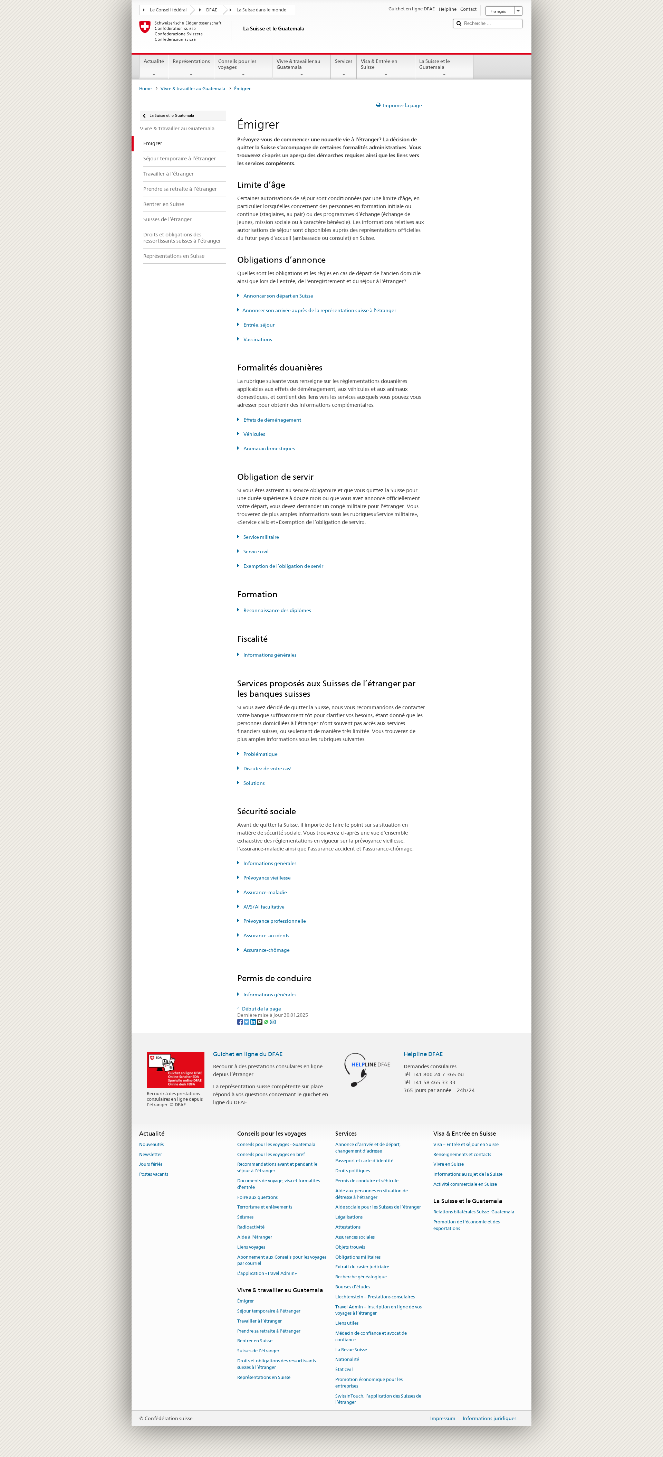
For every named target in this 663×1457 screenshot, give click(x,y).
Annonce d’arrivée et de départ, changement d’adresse (368, 1148)
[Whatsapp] (266, 1021)
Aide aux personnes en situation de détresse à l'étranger (371, 1194)
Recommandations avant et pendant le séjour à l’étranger (277, 1168)
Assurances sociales (355, 1237)
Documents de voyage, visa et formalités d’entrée (278, 1184)
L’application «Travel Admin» (267, 1273)
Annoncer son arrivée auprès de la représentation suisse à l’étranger (319, 310)
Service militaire (260, 537)
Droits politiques (352, 1170)
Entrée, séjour (258, 325)
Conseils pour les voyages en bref (271, 1154)
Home (145, 88)
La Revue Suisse (351, 1349)
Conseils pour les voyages (237, 64)
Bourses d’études (352, 1286)
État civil (344, 1369)
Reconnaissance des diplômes (276, 610)
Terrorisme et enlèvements (264, 1207)
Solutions (253, 783)
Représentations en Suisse (263, 1377)
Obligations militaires (358, 1257)
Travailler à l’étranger (259, 1321)
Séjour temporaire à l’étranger (268, 1311)
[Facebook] (240, 1021)
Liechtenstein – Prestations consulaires (375, 1296)
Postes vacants (153, 1174)
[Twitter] (247, 1021)
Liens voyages (251, 1247)
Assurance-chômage (266, 950)
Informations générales (269, 655)
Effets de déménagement (271, 420)
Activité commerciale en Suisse (465, 1184)
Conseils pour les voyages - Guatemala (276, 1144)
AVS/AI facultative (263, 907)
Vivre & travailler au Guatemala (298, 64)
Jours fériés (150, 1164)
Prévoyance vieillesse (266, 878)
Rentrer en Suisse (254, 1341)
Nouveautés (151, 1144)
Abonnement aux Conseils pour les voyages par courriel (281, 1260)
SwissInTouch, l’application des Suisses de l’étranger (378, 1399)
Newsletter (150, 1154)
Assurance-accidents (265, 935)
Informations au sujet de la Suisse (467, 1174)
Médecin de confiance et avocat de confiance (371, 1336)
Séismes (245, 1217)
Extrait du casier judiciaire (362, 1267)
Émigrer (245, 1301)
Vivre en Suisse (448, 1164)
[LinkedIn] (253, 1021)
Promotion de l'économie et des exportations (466, 1225)
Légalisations (349, 1217)
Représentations (191, 61)
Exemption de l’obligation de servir (282, 566)
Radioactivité (251, 1227)
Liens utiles (346, 1323)
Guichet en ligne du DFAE (248, 1054)
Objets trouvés (350, 1247)
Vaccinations (257, 339)
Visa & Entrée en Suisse (379, 64)
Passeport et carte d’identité (364, 1161)
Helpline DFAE (423, 1054)
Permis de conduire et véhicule (366, 1180)
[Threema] (260, 1021)
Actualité (154, 61)
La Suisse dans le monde (261, 9)
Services (344, 61)
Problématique (260, 754)
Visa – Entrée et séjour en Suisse (466, 1144)
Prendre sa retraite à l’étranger (268, 1331)
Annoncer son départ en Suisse (277, 296)
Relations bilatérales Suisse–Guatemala (473, 1211)
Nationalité (347, 1359)
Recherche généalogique (361, 1276)
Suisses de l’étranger (258, 1351)
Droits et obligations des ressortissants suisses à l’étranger (276, 1364)
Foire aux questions (257, 1197)
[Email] (273, 1021)
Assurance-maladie (264, 892)
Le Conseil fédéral (168, 9)
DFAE (211, 9)
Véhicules (253, 434)
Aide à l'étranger (254, 1237)
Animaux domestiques (268, 448)
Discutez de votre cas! (267, 768)
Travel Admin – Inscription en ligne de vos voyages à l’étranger (378, 1310)
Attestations (348, 1227)
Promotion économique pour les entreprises (369, 1383)
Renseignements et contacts (462, 1154)
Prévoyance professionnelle (274, 921)
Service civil (255, 551)
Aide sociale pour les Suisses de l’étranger (378, 1207)
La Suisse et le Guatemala (434, 64)
